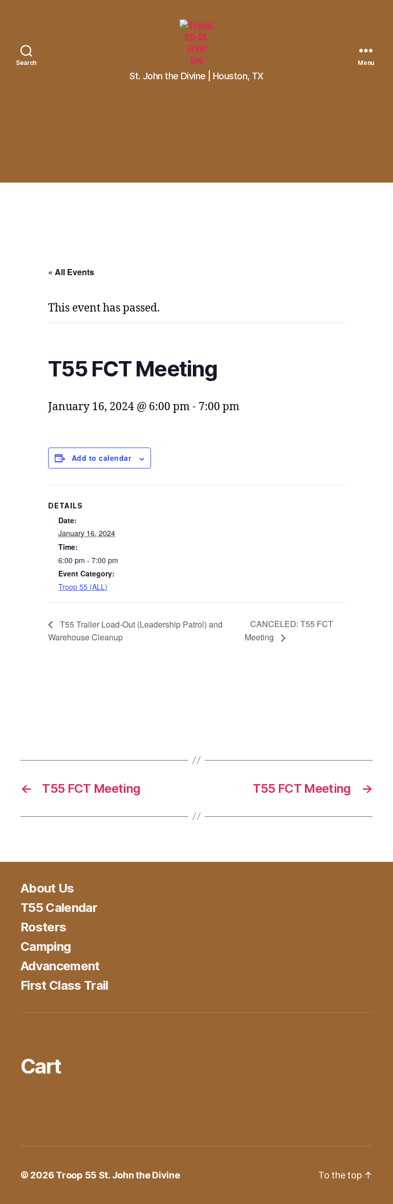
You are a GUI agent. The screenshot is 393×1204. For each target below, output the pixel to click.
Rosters (43, 927)
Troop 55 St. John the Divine (118, 1175)
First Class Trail (64, 985)
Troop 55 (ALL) (82, 587)
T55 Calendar (58, 907)
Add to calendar (101, 458)
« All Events (71, 272)
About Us (47, 888)
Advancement (60, 965)
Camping (45, 946)
